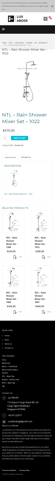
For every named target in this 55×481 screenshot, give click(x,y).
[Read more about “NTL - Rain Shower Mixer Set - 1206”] (15, 257)
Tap (3, 386)
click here (5, 6)
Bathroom (6, 363)
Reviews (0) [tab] (26, 157)
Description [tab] (10, 157)
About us (8, 344)
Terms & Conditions (9, 470)
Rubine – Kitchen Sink (10, 379)
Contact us (9, 348)
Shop (7, 340)
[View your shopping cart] (51, 18)
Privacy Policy (24, 470)
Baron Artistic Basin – (10, 370)
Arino (4, 360)
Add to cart (19, 138)
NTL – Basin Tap (8, 376)
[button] (15, 312)
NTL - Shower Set (16, 145)
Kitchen (5, 373)
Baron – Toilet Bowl (9, 366)
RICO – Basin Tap (8, 383)
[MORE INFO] (20, 257)
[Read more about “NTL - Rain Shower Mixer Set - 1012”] (43, 257)
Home (7, 335)
